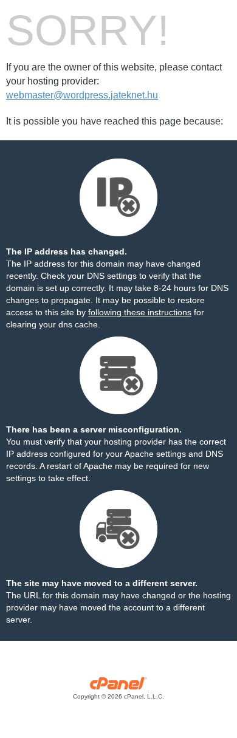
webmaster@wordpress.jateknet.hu (82, 95)
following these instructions (139, 312)
